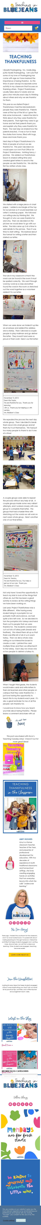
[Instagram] (14, 1104)
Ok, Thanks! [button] (20, 1220)
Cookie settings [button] (9, 1220)
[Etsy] (26, 1104)
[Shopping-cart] (31, 1104)
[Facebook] (10, 1104)
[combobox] (18, 28)
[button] (22, 22)
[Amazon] (22, 1104)
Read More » (7, 1045)
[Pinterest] (18, 1104)
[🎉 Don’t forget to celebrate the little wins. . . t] (20, 1184)
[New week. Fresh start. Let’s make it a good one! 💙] (20, 1134)
